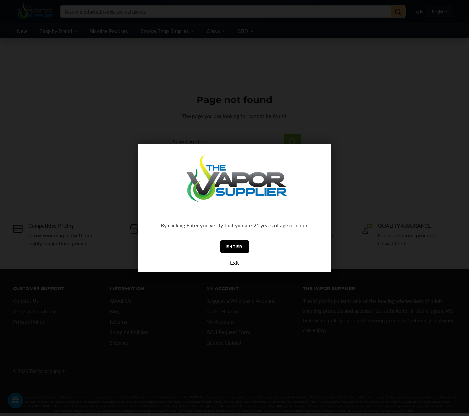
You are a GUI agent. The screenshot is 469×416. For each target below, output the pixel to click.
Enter (234, 247)
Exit (234, 263)
